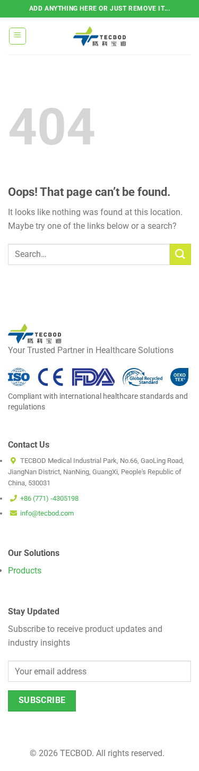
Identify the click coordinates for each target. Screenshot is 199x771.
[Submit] (180, 254)
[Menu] (18, 36)
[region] (99, 680)
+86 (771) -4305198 (49, 498)
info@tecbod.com (47, 513)
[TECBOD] (99, 36)
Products (24, 571)
